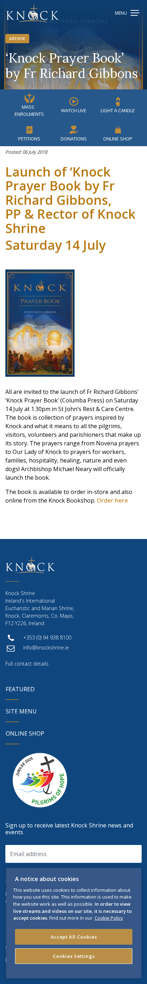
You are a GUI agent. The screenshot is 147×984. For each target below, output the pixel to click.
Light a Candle (118, 110)
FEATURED (20, 689)
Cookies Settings (74, 956)
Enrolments (29, 110)
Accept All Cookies (74, 937)
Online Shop (117, 138)
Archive (17, 38)
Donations (74, 138)
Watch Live (73, 110)
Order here (112, 500)
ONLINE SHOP (25, 733)
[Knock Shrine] (33, 13)
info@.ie (46, 647)
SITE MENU (21, 711)
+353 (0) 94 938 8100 (47, 637)
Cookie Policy (109, 918)
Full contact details (27, 663)
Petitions (29, 138)
